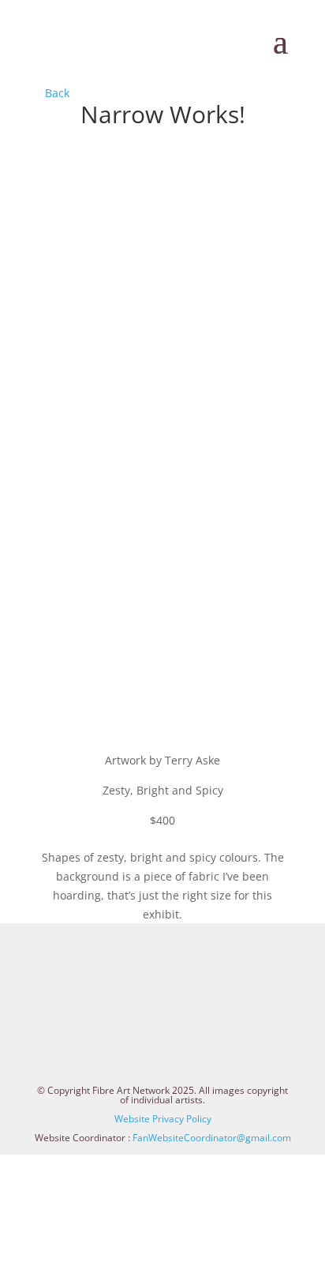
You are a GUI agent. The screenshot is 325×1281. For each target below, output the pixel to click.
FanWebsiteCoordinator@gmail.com (212, 1137)
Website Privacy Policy (162, 1118)
